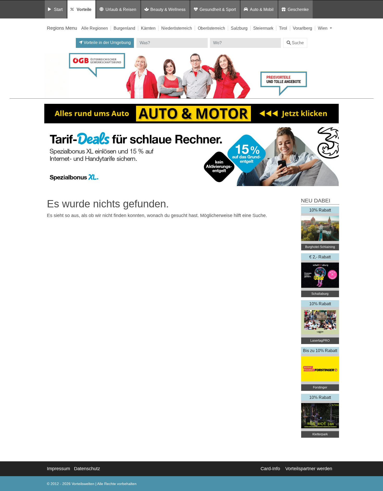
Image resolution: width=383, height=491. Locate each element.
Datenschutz (87, 468)
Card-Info (270, 468)
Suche (298, 43)
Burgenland (124, 28)
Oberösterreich (211, 28)
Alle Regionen (94, 28)
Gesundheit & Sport (218, 9)
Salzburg (239, 28)
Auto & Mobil (262, 9)
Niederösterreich (176, 28)
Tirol (283, 28)
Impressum (58, 468)
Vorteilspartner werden (308, 468)
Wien (323, 28)
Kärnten (148, 28)
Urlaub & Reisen (121, 9)
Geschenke (298, 9)
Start (58, 9)
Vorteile (84, 9)
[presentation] (49, 156)
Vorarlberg (302, 28)
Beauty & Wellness (168, 9)
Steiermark (263, 28)
